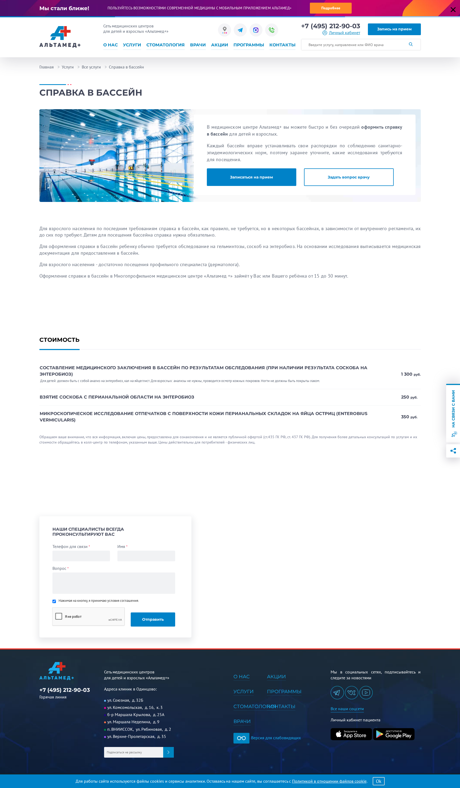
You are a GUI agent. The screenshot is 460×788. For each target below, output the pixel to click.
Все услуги (91, 67)
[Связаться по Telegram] (240, 29)
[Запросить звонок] (271, 29)
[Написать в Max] (255, 29)
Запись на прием (394, 29)
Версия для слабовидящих (275, 737)
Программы (248, 44)
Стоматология (165, 44)
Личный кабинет (344, 32)
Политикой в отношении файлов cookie (329, 781)
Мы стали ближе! (64, 8)
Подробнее (330, 8)
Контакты (282, 44)
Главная (46, 67)
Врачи (198, 44)
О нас (110, 44)
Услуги (132, 44)
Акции (219, 44)
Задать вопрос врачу (349, 177)
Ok (378, 781)
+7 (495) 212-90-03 (330, 26)
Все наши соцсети (347, 708)
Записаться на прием (251, 177)
